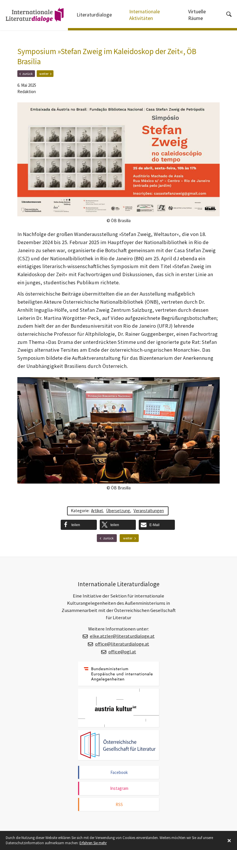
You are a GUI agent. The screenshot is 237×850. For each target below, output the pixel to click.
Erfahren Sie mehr (93, 842)
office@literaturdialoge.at (122, 644)
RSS (119, 804)
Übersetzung (118, 510)
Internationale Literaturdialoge (32, 16)
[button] (79, 525)
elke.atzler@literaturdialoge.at (122, 636)
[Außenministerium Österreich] (118, 673)
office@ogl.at (122, 652)
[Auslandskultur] (118, 708)
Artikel (97, 510)
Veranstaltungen (149, 510)
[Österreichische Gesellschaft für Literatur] (118, 745)
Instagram (119, 788)
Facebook (119, 772)
